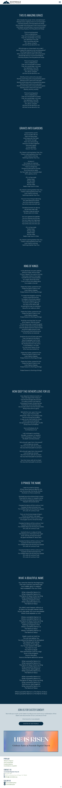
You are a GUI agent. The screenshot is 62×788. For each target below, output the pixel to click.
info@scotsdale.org (11, 777)
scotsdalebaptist (11, 782)
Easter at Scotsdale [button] (31, 723)
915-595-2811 (8, 773)
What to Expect (8, 760)
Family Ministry (8, 764)
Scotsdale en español (10, 766)
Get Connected (8, 762)
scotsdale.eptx (10, 784)
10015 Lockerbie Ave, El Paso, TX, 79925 (16, 775)
